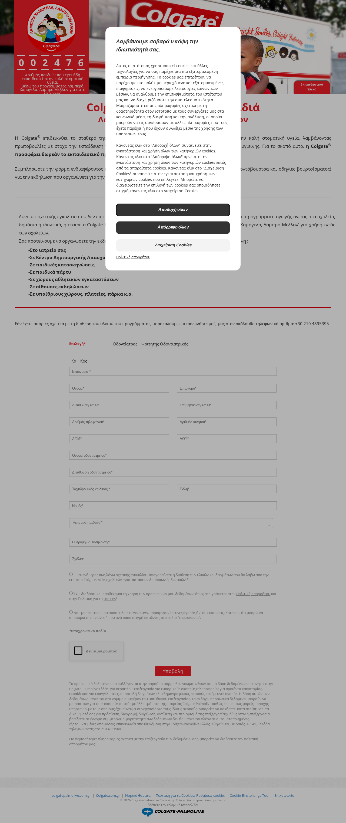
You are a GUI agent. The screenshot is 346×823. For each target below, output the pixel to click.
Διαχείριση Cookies (173, 245)
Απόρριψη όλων (173, 228)
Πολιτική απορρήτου (133, 256)
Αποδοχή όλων (173, 210)
